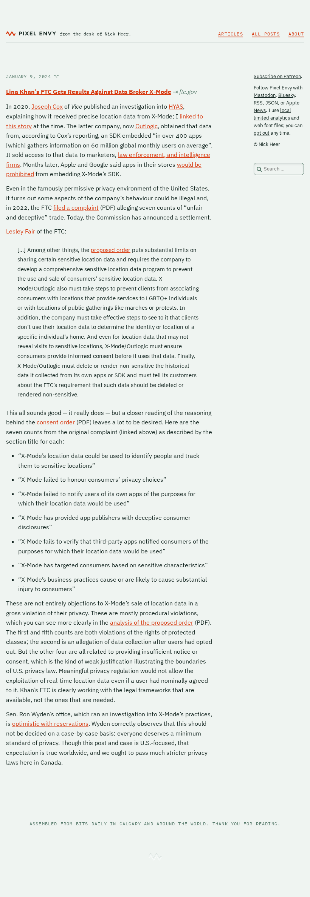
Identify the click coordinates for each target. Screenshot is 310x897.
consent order (56, 422)
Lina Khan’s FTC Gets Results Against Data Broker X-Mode (88, 91)
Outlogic (146, 126)
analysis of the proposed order (151, 622)
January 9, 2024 (32, 76)
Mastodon (265, 95)
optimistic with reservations (50, 723)
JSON (271, 103)
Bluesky (286, 95)
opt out (262, 133)
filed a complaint (76, 207)
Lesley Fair (20, 231)
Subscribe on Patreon (277, 76)
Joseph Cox (47, 106)
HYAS (176, 106)
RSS (258, 103)
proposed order (110, 249)
